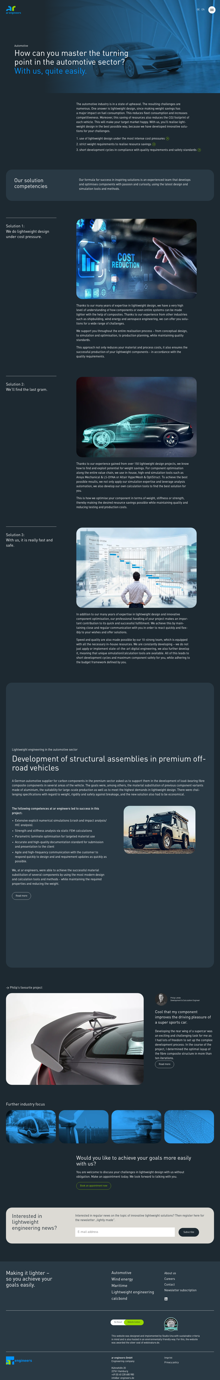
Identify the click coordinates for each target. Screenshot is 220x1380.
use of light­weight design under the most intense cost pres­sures (122, 138)
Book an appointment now (93, 1186)
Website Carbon (134, 1322)
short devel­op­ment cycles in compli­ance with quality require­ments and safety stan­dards (138, 150)
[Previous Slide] (13, 823)
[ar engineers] (13, 10)
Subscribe (188, 1232)
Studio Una (168, 1336)
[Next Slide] (206, 823)
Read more (21, 896)
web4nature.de (151, 1343)
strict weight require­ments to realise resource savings (115, 144)
